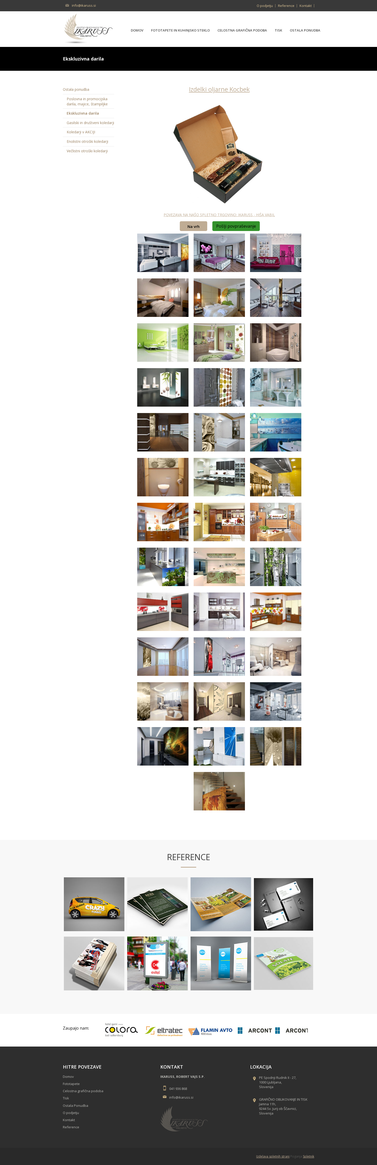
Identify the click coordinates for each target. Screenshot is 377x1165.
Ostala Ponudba (75, 1105)
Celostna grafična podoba (83, 1091)
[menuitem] (137, 29)
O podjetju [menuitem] (265, 5)
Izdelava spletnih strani (273, 1156)
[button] (163, 253)
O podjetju (71, 1112)
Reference (71, 1127)
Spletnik (308, 1156)
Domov (68, 1076)
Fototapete (71, 1083)
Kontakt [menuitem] (306, 5)
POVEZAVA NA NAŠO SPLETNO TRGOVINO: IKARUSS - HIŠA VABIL (219, 214)
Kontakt (69, 1120)
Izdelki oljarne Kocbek (219, 89)
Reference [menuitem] (286, 5)
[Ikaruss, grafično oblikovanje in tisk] (89, 29)
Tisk (66, 1098)
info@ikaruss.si (84, 5)
